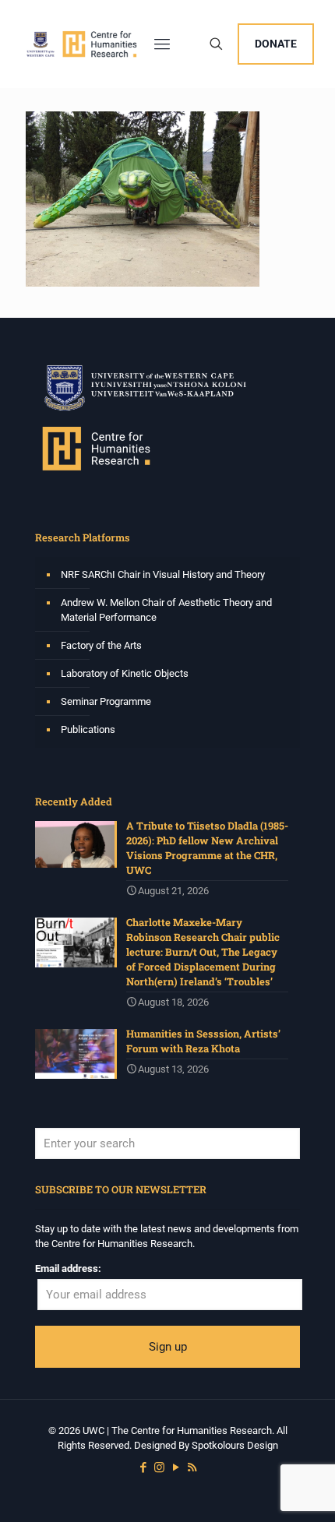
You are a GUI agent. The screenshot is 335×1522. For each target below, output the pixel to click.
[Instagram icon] (159, 1467)
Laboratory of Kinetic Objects (125, 673)
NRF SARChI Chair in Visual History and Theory (163, 574)
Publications (88, 729)
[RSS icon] (192, 1467)
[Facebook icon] (143, 1467)
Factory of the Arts (101, 645)
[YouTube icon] (176, 1467)
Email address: (68, 1268)
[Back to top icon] (303, 1490)
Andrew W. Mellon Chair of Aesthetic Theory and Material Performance (166, 610)
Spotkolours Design (235, 1445)
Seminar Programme (106, 701)
